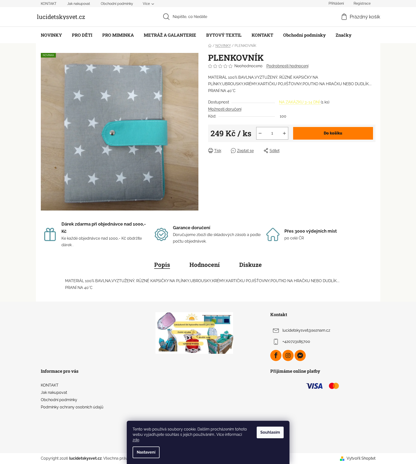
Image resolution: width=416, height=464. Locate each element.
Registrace (362, 3)
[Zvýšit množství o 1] (284, 133)
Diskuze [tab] (250, 265)
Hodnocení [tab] (204, 265)
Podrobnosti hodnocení (287, 66)
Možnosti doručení (224, 109)
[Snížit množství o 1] (260, 133)
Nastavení (146, 452)
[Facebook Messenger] (300, 355)
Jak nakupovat (78, 4)
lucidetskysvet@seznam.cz (306, 330)
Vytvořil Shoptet (361, 458)
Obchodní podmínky (117, 4)
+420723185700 (296, 341)
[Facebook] (275, 355)
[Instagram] (288, 355)
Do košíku (333, 133)
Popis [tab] (162, 265)
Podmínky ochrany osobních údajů (72, 407)
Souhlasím (270, 432)
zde (136, 440)
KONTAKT (49, 4)
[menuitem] (51, 35)
